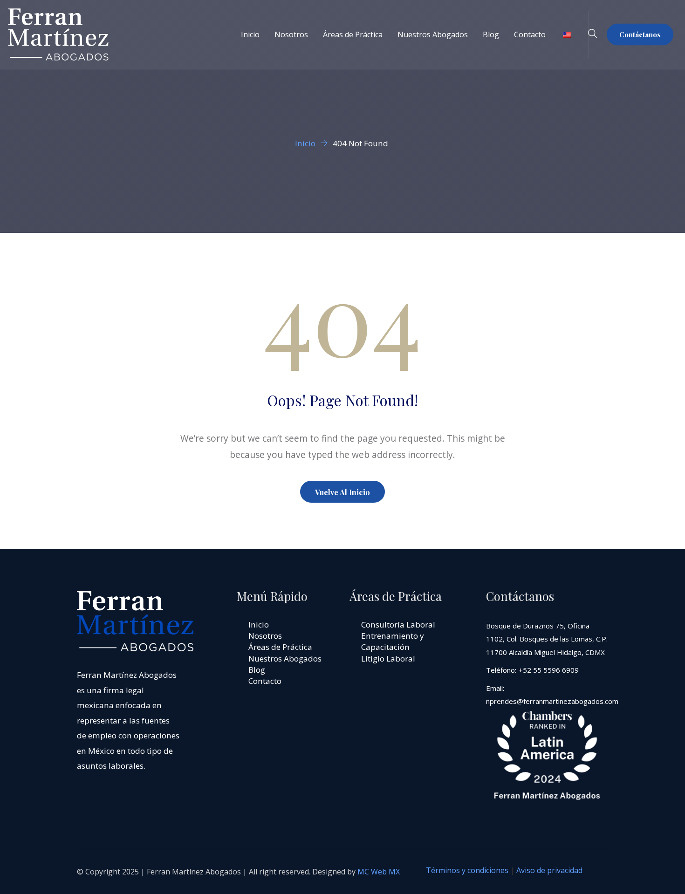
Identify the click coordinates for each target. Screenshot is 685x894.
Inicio (250, 34)
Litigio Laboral (388, 658)
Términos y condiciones (467, 870)
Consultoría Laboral (398, 624)
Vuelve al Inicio (342, 492)
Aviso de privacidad (549, 870)
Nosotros (291, 34)
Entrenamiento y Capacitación (392, 641)
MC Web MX (378, 872)
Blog (491, 34)
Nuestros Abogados (432, 34)
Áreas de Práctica (353, 34)
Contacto (530, 34)
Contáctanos (640, 34)
